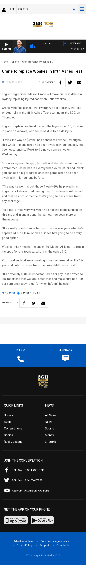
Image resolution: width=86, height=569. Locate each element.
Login (12, 9)
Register (23, 9)
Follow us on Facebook (28, 470)
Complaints (63, 545)
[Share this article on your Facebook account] (60, 82)
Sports (15, 61)
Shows (8, 415)
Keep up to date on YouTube (30, 490)
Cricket (25, 293)
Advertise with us (23, 541)
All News (50, 415)
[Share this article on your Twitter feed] (69, 82)
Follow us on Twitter (27, 480)
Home (5, 61)
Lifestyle (51, 442)
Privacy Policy (24, 545)
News (48, 422)
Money (49, 435)
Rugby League (13, 442)
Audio (8, 422)
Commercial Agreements (55, 541)
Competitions (13, 428)
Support (44, 545)
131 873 (74, 9)
